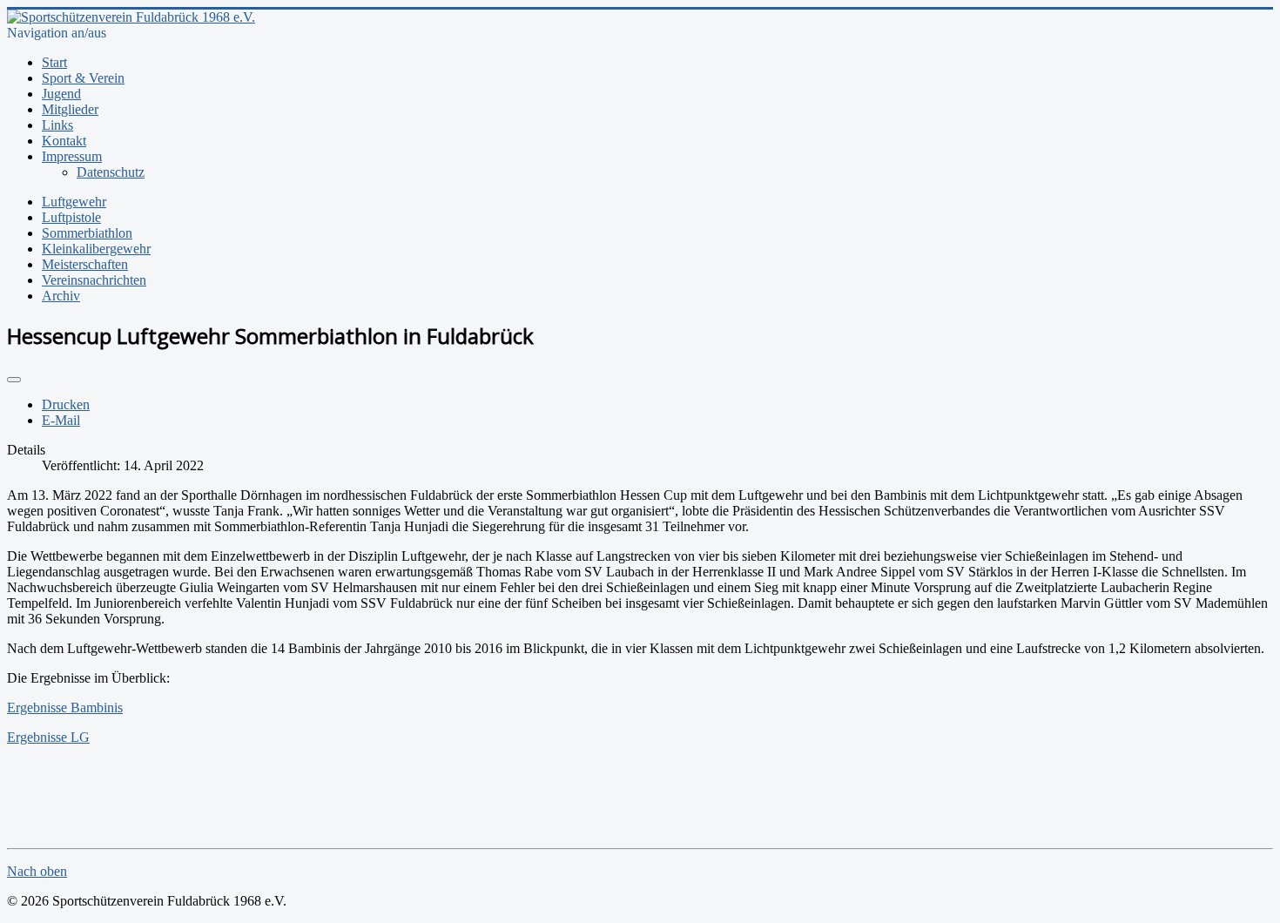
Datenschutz (111, 172)
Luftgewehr (74, 201)
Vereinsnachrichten (94, 280)
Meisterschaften (85, 264)
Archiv (61, 295)
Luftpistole (71, 217)
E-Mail (61, 420)
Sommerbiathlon (87, 233)
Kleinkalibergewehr (96, 248)
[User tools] (14, 379)
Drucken (66, 404)
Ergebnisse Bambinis (65, 707)
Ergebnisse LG (48, 737)
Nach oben (37, 871)
